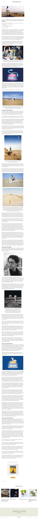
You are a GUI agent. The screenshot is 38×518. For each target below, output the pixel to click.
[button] (13, 477)
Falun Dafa (3, 403)
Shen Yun (7, 349)
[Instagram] (20, 517)
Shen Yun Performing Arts (13, 352)
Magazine (10, 17)
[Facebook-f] (17, 517)
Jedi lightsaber (20, 236)
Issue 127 (13, 17)
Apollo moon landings (14, 66)
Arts (2, 17)
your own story (12, 442)
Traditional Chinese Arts (6, 17)
